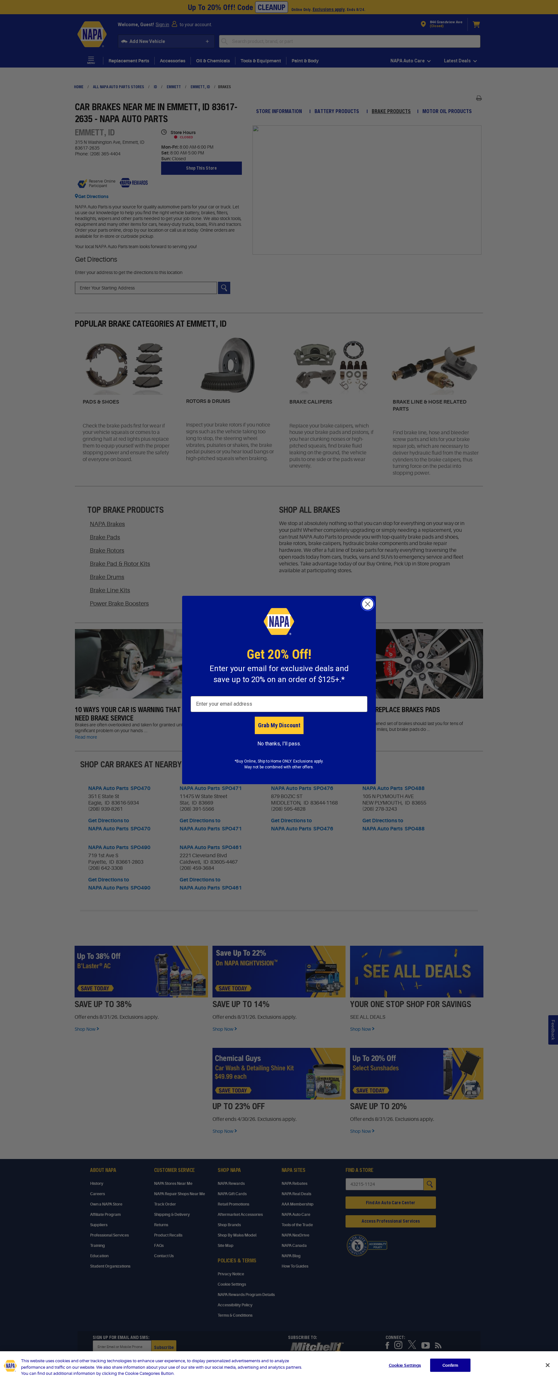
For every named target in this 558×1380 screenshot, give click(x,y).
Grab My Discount (279, 725)
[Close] (548, 1365)
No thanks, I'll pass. (279, 744)
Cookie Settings (405, 1365)
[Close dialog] (367, 604)
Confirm (450, 1365)
